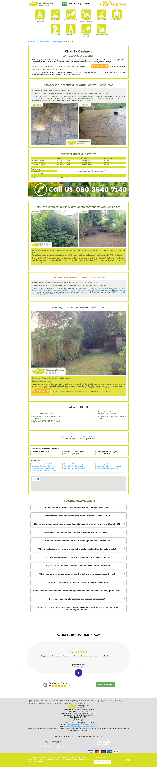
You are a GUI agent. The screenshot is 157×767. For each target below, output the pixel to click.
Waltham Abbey (102, 288)
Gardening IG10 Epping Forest (107, 468)
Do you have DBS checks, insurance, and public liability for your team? (77, 566)
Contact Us (86, 4)
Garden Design (101, 34)
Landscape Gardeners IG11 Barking (44, 470)
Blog (79, 4)
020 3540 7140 (99, 66)
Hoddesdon (60, 290)
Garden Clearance (86, 35)
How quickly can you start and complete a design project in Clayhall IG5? (77, 532)
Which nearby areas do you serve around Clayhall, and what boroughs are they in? (77, 574)
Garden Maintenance (86, 20)
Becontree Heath (71, 290)
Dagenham (81, 290)
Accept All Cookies (103, 761)
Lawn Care (71, 34)
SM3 (51, 294)
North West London (101, 700)
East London (63, 700)
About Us (58, 703)
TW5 (47, 294)
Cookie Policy (33, 703)
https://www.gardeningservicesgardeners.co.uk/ (81, 727)
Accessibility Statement (74, 702)
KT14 (113, 292)
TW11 (34, 294)
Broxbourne (113, 288)
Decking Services (117, 19)
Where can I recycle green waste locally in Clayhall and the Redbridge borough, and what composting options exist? (77, 608)
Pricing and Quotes (120, 702)
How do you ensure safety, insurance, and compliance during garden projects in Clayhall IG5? (77, 524)
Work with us (33, 702)
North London (54, 700)
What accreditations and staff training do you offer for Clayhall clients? (77, 516)
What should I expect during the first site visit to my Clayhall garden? (77, 582)
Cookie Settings (100, 757)
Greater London (113, 700)
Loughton (89, 290)
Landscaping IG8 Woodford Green (44, 468)
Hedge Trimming (71, 19)
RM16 (122, 292)
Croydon (52, 290)
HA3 (59, 294)
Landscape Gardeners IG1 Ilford (43, 466)
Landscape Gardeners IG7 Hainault (109, 466)
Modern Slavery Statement (105, 702)
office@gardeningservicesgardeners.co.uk (81, 725)
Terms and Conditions (79, 703)
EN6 (38, 294)
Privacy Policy (67, 703)
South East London (75, 700)
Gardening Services (40, 20)
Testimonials (72, 4)
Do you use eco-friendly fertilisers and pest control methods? (77, 599)
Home (65, 4)
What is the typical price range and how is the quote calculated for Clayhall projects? (77, 549)
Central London (33, 700)
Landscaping (55, 19)
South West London (88, 700)
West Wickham (42, 290)
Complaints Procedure (60, 702)
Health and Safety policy (46, 703)
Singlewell (97, 290)
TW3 (118, 292)
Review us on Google (105, 684)
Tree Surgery (55, 34)
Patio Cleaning (101, 19)
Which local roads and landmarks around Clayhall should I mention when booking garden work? (77, 591)
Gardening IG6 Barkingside (73, 466)
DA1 (55, 294)
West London (44, 700)
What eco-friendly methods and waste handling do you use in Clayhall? (77, 541)
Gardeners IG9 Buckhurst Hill (74, 468)
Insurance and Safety (89, 702)
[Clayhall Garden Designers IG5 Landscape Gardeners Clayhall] (40, 3)
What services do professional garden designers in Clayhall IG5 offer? (77, 507)
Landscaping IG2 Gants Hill (106, 464)
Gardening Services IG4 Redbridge (44, 464)
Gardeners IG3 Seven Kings (73, 464)
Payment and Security (45, 702)
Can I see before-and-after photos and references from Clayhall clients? (77, 557)
